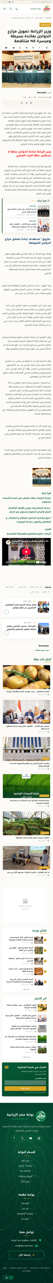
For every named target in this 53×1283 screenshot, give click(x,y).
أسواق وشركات (25, 1176)
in (26, 48)
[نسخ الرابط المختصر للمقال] (47, 48)
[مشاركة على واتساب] (20, 48)
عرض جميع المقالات (41, 650)
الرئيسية (48, 17)
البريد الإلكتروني (40, 1078)
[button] (6, 1278)
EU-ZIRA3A (25, 1171)
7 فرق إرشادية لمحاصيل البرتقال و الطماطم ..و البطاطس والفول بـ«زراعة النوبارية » (28, 520)
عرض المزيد (25, 989)
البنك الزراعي (22, 587)
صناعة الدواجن (9, 587)
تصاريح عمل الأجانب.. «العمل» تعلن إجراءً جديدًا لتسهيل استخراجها (27, 727)
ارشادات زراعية (25, 1166)
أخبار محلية (39, 17)
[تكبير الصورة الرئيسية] (26, 69)
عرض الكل (25, 1181)
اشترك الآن (25, 1088)
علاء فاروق (46, 591)
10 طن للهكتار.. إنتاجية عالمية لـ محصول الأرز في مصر (28, 872)
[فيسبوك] (3, 2)
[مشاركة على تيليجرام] (13, 48)
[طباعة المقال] (6, 48)
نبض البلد (25, 1161)
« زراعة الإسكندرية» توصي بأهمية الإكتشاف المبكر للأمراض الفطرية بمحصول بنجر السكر (29, 510)
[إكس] (6, 2)
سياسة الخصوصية (25, 1214)
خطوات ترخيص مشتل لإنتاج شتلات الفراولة (32, 837)
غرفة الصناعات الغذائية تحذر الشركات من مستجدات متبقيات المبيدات (29, 802)
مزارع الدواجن (35, 591)
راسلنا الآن (27, 1255)
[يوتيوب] (9, 2)
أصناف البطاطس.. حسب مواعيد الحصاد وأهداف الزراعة (28, 691)
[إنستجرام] (12, 2)
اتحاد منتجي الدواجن (35, 587)
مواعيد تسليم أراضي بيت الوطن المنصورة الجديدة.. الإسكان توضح (29, 765)
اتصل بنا (25, 1219)
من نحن (25, 1208)
